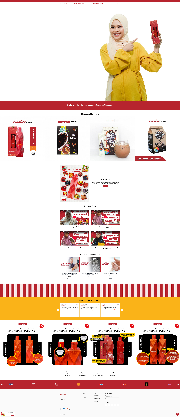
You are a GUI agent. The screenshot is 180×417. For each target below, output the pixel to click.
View (110, 277)
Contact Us (84, 397)
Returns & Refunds (97, 398)
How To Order (96, 401)
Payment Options (96, 395)
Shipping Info (96, 396)
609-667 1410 (63, 399)
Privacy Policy (96, 402)
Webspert (87, 412)
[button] (58, 310)
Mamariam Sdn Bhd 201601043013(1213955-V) (70, 412)
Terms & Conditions (97, 399)
